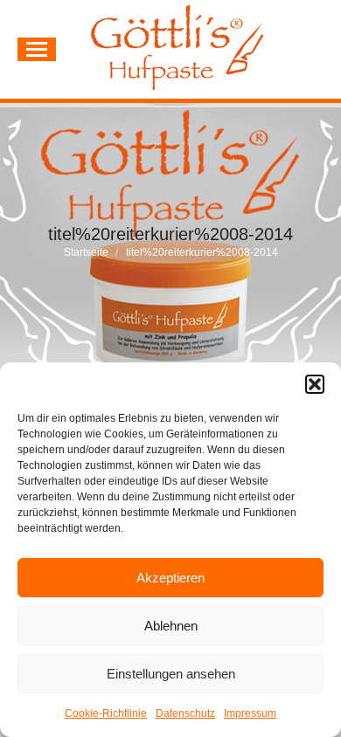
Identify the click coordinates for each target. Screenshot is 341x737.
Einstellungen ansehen (171, 673)
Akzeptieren (170, 577)
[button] (315, 384)
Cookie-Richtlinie (106, 713)
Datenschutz (185, 713)
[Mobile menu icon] (36, 49)
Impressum (250, 713)
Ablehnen (171, 625)
